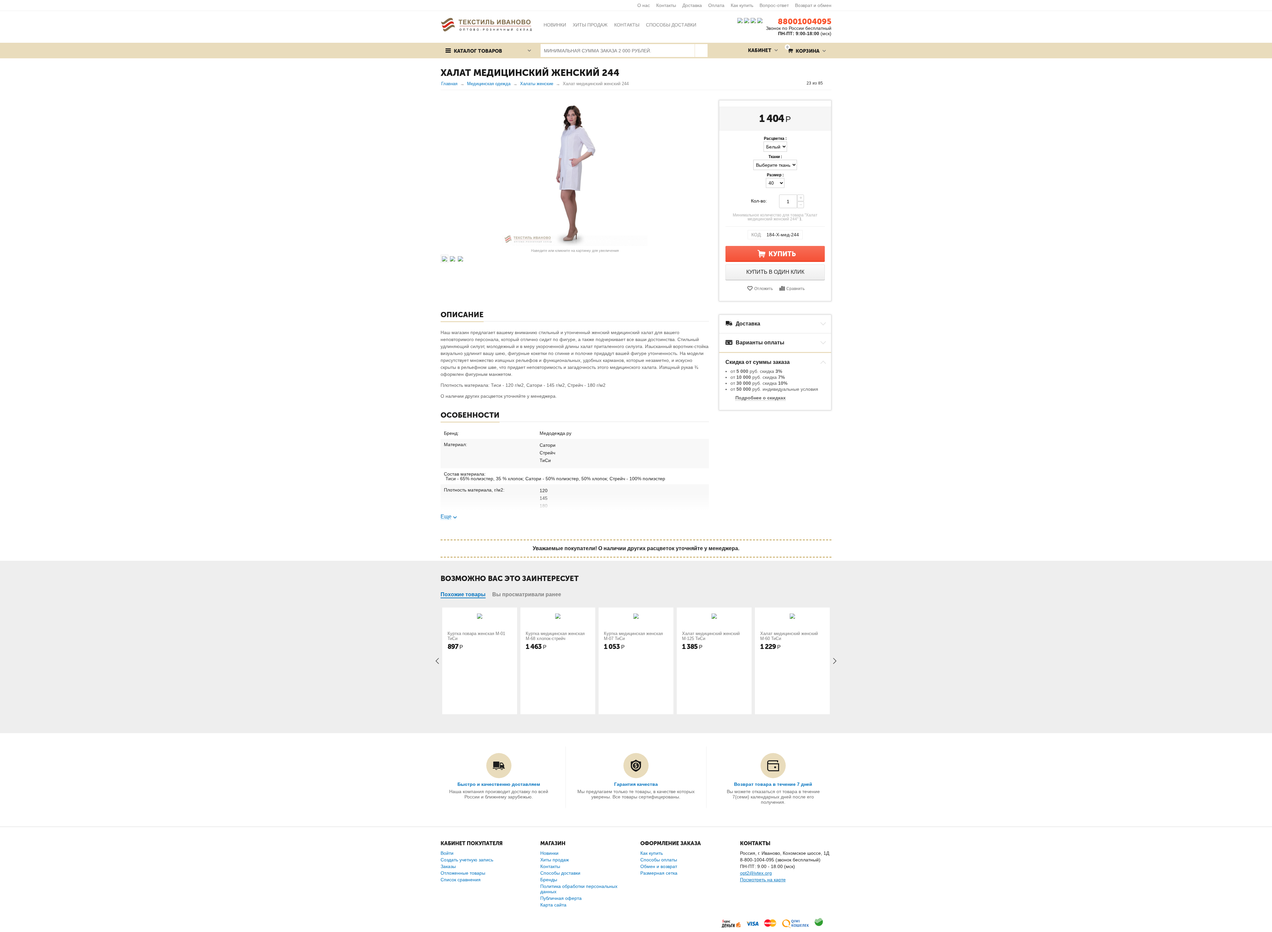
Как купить (742, 5)
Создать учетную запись (467, 859)
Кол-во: (759, 201)
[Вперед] (829, 83)
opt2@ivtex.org (756, 873)
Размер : (775, 175)
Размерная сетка (658, 873)
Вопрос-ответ (774, 5)
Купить (782, 254)
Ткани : (775, 156)
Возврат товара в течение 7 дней (773, 784)
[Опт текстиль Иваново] (486, 24)
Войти (447, 853)
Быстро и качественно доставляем (498, 784)
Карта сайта (553, 904)
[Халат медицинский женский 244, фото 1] (575, 173)
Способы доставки (560, 873)
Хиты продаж (554, 859)
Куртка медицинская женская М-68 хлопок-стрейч (555, 636)
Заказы (448, 866)
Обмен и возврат (658, 866)
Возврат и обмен (813, 5)
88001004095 (804, 21)
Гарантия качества (636, 784)
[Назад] (800, 83)
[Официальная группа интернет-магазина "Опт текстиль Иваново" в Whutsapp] (761, 20)
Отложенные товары (463, 873)
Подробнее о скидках (760, 397)
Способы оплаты (658, 859)
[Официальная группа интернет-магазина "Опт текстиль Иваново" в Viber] (752, 20)
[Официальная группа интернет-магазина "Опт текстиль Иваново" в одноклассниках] (746, 20)
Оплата (716, 5)
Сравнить (795, 288)
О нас (643, 5)
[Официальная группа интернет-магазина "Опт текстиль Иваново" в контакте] (740, 20)
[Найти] (701, 50)
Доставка (692, 5)
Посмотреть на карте (763, 879)
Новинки (549, 853)
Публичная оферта (561, 898)
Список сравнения (461, 879)
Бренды (548, 879)
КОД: (756, 234)
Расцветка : (775, 138)
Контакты (666, 5)
